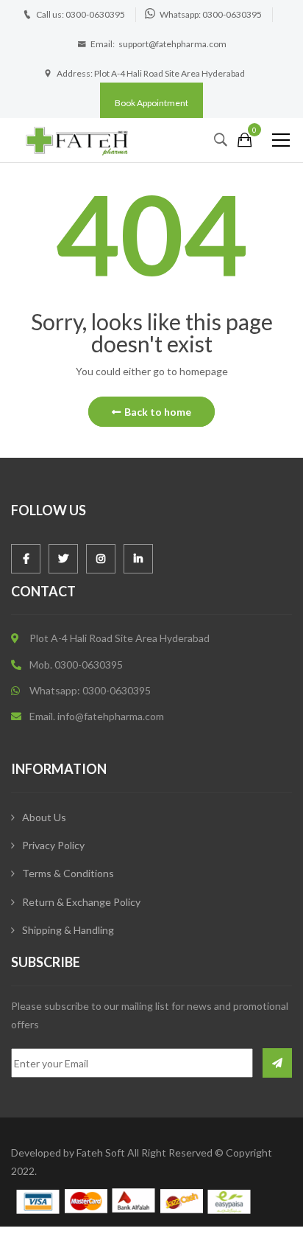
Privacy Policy (53, 845)
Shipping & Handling (68, 930)
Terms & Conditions (68, 873)
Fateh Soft (100, 1152)
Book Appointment (151, 102)
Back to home (157, 411)
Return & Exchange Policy (81, 902)
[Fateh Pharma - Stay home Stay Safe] (77, 139)
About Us (44, 817)
